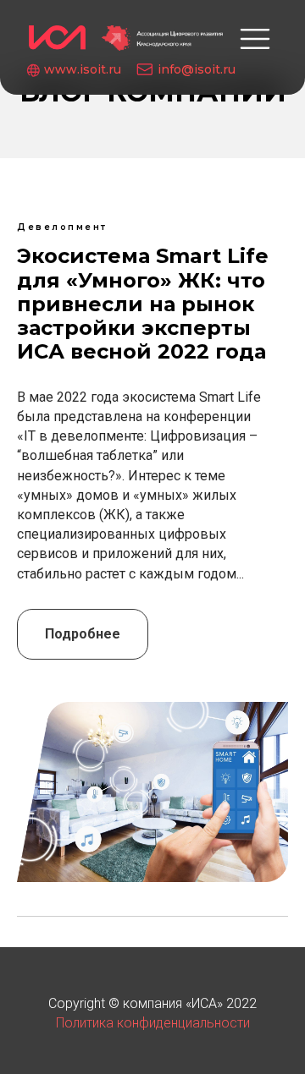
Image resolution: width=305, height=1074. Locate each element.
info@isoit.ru (197, 69)
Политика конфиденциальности (153, 1023)
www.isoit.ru (82, 69)
